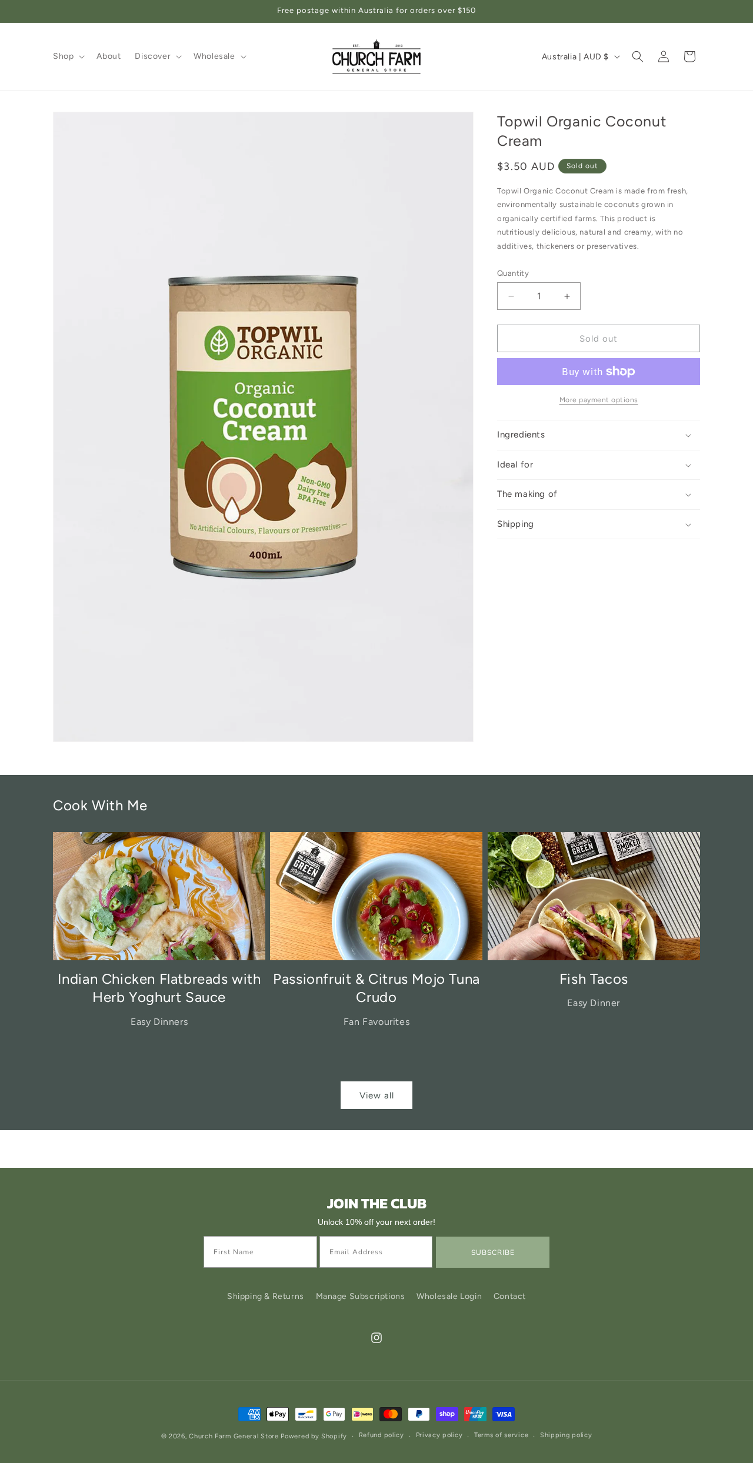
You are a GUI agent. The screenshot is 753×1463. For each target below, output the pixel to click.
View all (376, 1095)
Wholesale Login (449, 1296)
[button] (67, 56)
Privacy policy (439, 1435)
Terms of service (501, 1435)
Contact (510, 1296)
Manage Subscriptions (360, 1296)
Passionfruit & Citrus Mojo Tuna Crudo (376, 988)
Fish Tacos (593, 978)
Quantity (513, 273)
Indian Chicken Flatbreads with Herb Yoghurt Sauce (159, 988)
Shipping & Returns (265, 1296)
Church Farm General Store (234, 1436)
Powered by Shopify (314, 1436)
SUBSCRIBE (493, 1252)
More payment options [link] (598, 400)
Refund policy (381, 1435)
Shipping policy (566, 1435)
